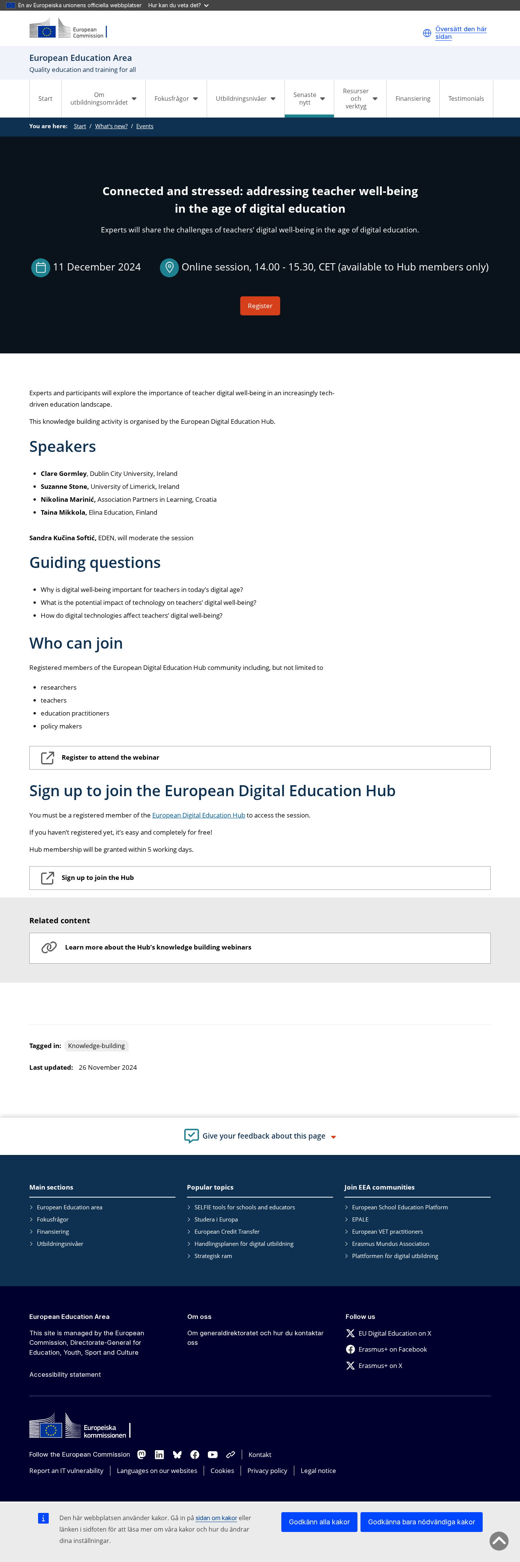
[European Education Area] (73, 28)
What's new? (111, 126)
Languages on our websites (157, 1470)
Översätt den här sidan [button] (461, 32)
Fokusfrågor (53, 1219)
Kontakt (260, 1454)
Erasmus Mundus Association (390, 1243)
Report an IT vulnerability (66, 1470)
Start (45, 98)
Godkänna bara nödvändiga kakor (421, 1522)
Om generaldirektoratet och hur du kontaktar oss (255, 1338)
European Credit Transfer (227, 1231)
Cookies (222, 1470)
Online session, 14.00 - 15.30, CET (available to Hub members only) (335, 267)
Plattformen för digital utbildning (395, 1256)
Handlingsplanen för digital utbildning (244, 1243)
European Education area (69, 1207)
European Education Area (69, 1316)
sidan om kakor (216, 1518)
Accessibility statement (65, 1374)
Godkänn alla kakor (319, 1522)
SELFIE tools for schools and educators (245, 1207)
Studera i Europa (216, 1219)
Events (144, 126)
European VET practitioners (387, 1231)
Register (260, 305)
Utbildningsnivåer (60, 1243)
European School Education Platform (400, 1207)
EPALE (360, 1219)
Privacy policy (267, 1470)
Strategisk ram (213, 1256)
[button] (427, 33)
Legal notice (318, 1470)
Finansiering (413, 98)
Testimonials (466, 98)
